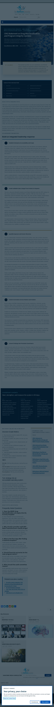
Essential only (35, 702)
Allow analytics (45, 702)
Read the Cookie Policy (9, 698)
